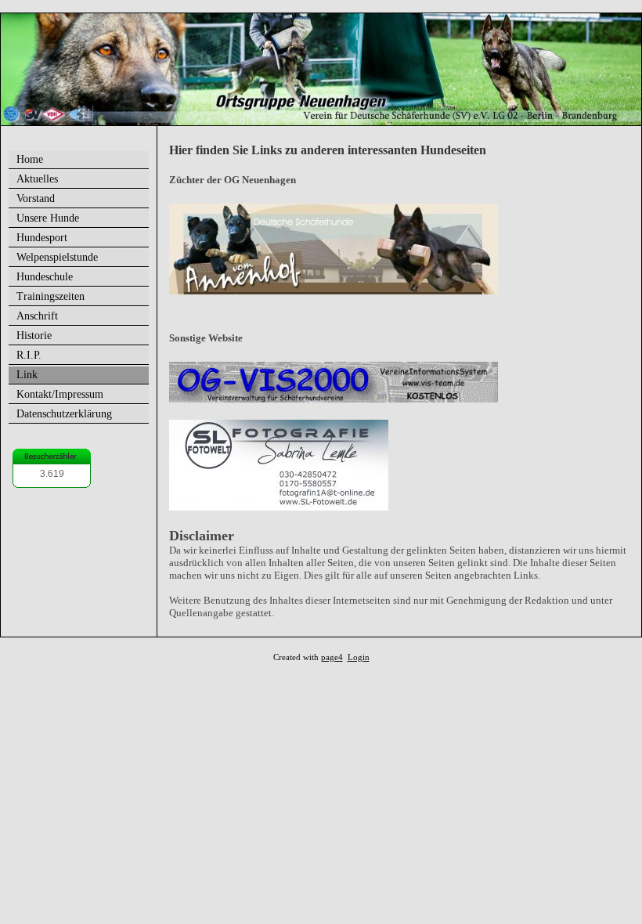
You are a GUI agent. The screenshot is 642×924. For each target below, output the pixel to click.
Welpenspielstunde (57, 257)
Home (29, 159)
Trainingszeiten (50, 296)
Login (359, 657)
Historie (34, 335)
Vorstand (35, 198)
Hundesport (41, 238)
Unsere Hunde (47, 218)
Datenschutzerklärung (64, 414)
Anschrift (37, 316)
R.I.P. (28, 355)
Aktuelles (37, 179)
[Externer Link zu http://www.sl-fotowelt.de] (278, 507)
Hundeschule (44, 277)
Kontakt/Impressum (59, 394)
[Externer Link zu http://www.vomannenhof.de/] (333, 291)
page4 (332, 657)
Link (27, 375)
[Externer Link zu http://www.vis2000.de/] (333, 399)
